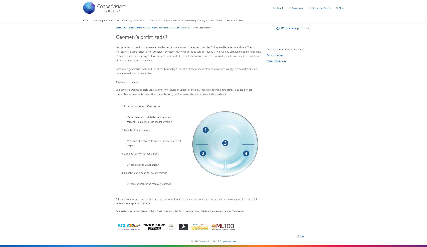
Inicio (85, 20)
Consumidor (297, 8)
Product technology (276, 61)
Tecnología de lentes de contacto (173, 27)
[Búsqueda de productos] (277, 29)
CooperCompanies (228, 241)
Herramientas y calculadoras (131, 20)
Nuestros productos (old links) (142, 27)
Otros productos (275, 55)
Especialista (121, 27)
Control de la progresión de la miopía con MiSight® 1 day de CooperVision (186, 20)
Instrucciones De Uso (321, 8)
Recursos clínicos (235, 20)
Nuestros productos (102, 20)
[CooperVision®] (106, 13)
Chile (341, 8)
